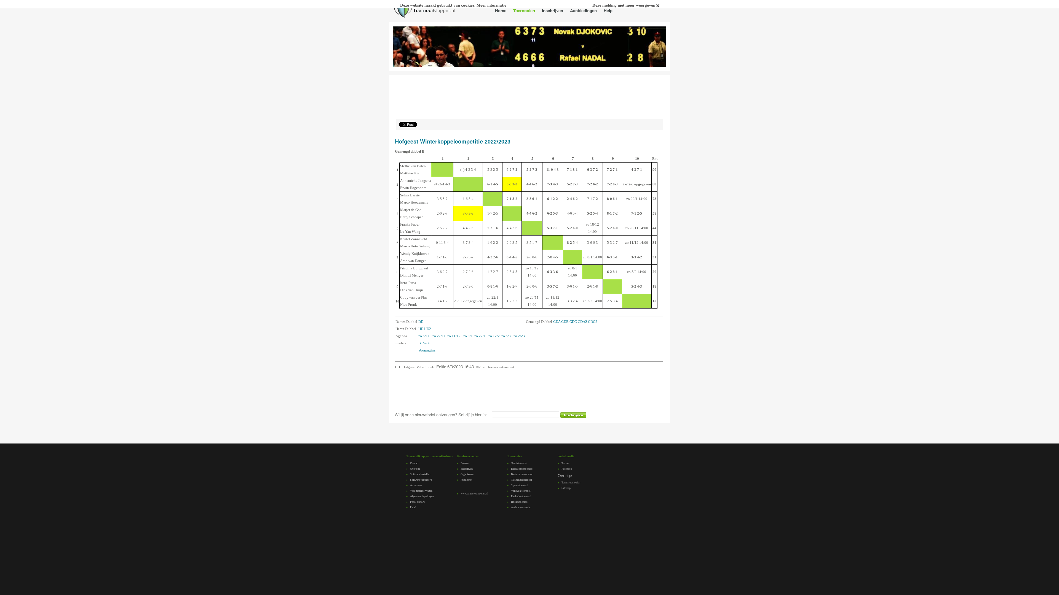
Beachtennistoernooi (522, 468)
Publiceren (466, 479)
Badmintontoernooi (522, 474)
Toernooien (524, 10)
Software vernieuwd (421, 479)
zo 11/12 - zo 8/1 (460, 336)
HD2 (427, 329)
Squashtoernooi (519, 485)
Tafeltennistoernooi (521, 479)
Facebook (566, 468)
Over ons (415, 468)
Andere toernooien (521, 507)
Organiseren (467, 474)
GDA (556, 322)
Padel (413, 507)
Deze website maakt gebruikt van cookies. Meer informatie (453, 5)
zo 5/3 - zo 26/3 (513, 336)
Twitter (565, 463)
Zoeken (465, 463)
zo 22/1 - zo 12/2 (487, 336)
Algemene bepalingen (422, 496)
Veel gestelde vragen (421, 490)
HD (420, 329)
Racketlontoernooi (521, 496)
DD (420, 322)
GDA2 (582, 322)
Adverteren (416, 485)
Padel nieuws (417, 501)
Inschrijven (467, 468)
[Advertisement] (493, 390)
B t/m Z (424, 343)
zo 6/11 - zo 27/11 (432, 336)
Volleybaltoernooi (521, 490)
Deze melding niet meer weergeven (624, 5)
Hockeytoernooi (519, 501)
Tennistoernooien (570, 482)
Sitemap (566, 487)
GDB (565, 322)
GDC (573, 322)
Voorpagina (426, 350)
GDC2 (592, 322)
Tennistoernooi (519, 463)
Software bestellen (420, 474)
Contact (414, 463)
